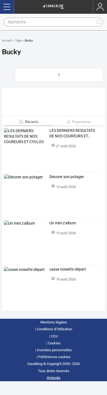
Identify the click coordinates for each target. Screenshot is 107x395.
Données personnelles (54, 350)
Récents (31, 121)
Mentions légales (53, 322)
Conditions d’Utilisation (54, 329)
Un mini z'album (62, 223)
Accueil (7, 40)
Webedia (53, 378)
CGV (54, 336)
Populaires (81, 121)
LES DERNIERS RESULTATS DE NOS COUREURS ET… (72, 133)
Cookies (54, 343)
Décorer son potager (66, 177)
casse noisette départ (67, 269)
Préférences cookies (54, 357)
